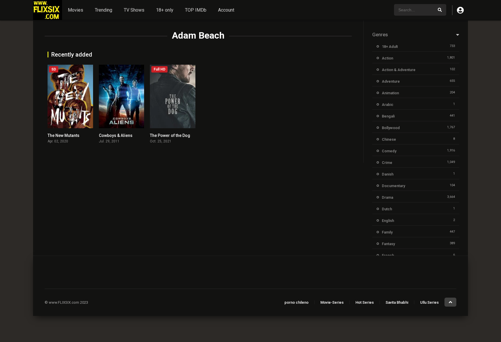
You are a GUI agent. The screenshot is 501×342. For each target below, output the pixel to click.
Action (387, 58)
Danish (387, 174)
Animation (390, 93)
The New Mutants (63, 135)
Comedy (389, 151)
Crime (387, 162)
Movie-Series (332, 302)
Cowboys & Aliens (115, 135)
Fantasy (388, 244)
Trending (103, 10)
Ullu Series (429, 302)
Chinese (389, 139)
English (388, 220)
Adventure (391, 81)
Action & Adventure (398, 70)
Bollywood (391, 128)
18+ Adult (390, 46)
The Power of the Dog (170, 135)
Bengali (388, 116)
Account (226, 10)
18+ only (164, 10)
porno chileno (296, 302)
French (388, 255)
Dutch (387, 209)
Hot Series (364, 302)
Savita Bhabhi (397, 302)
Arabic (387, 104)
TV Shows (134, 10)
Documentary (393, 186)
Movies (75, 10)
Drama (387, 197)
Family (387, 232)
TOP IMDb (195, 10)
